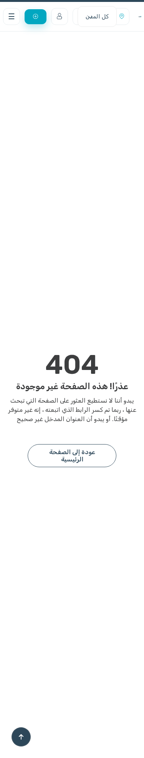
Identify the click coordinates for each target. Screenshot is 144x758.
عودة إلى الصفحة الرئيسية (72, 455)
